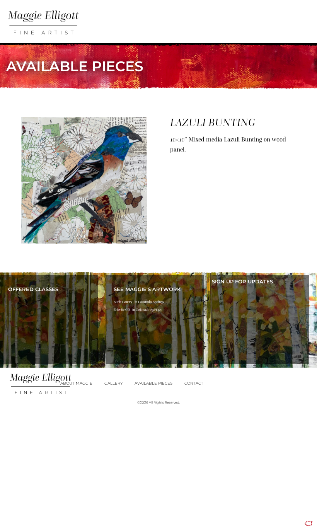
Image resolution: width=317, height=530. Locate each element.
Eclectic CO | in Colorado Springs (138, 309)
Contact (193, 383)
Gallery (113, 383)
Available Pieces (153, 383)
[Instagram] (305, 17)
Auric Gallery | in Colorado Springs (139, 302)
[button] (280, 19)
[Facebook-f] (294, 17)
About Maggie (76, 383)
